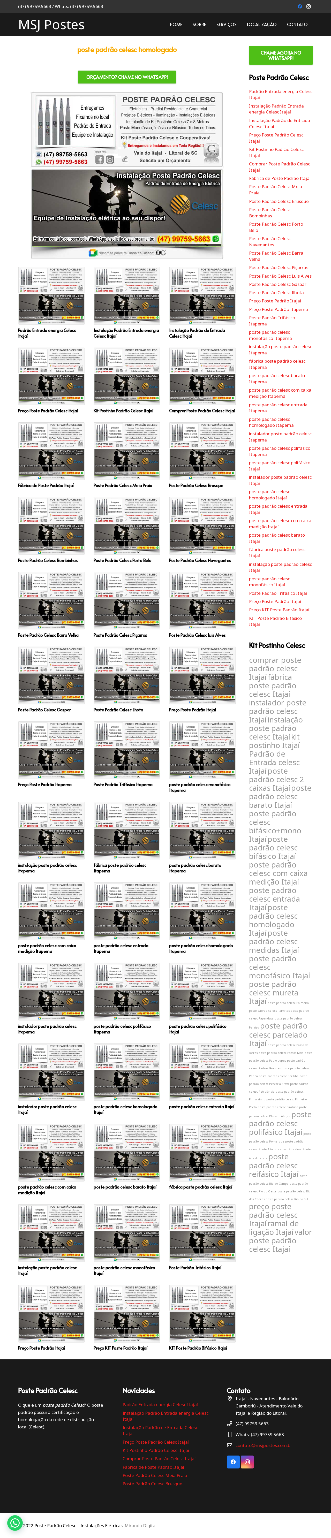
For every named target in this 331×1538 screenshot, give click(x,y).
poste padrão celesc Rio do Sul (287, 1199)
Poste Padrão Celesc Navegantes (270, 241)
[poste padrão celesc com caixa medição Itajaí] (51, 1159)
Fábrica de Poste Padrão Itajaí (280, 178)
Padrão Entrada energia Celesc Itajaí (160, 1404)
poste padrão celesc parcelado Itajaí (278, 1034)
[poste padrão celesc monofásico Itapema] (202, 757)
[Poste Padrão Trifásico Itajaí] (202, 1240)
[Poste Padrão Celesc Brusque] (202, 455)
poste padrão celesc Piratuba (278, 1107)
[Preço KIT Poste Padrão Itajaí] (127, 1318)
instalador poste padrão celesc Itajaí (277, 711)
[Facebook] (299, 6)
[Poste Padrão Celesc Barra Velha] (51, 605)
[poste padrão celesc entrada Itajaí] (202, 1079)
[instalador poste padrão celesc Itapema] (51, 998)
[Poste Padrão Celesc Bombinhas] (51, 530)
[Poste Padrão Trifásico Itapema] (127, 757)
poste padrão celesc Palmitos (269, 1010)
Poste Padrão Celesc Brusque (279, 201)
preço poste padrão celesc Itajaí (273, 1215)
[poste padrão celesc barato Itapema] (202, 837)
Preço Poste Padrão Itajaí (275, 301)
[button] (15, 1523)
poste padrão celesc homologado (127, 49)
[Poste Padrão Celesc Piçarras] (127, 605)
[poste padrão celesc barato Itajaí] (127, 1159)
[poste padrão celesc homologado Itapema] (202, 918)
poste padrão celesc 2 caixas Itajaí (276, 779)
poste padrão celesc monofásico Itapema (270, 335)
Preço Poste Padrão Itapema (278, 309)
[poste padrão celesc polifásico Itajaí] (202, 998)
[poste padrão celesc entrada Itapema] (127, 918)
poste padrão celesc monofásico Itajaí (269, 582)
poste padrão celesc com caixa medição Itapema (280, 393)
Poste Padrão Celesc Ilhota (276, 292)
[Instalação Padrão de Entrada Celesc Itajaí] (202, 302)
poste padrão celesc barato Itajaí (280, 796)
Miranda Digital (140, 1525)
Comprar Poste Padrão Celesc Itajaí (159, 1458)
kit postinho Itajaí (274, 741)
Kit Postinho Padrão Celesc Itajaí (156, 1450)
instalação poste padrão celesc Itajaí (276, 728)
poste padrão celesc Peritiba (278, 1076)
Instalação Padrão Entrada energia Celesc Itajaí (276, 109)
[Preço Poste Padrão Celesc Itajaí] (51, 380)
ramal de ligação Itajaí (274, 1227)
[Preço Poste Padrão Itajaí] (202, 679)
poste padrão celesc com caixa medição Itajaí (278, 873)
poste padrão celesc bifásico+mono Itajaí (275, 826)
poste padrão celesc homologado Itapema (271, 422)
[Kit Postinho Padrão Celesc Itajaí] (127, 380)
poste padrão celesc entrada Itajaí (274, 898)
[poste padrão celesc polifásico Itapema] (127, 998)
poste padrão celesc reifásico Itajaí (273, 1165)
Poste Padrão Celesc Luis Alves (280, 276)
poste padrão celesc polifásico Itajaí (280, 1123)
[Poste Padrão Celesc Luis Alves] (202, 605)
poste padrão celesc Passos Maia (281, 1053)
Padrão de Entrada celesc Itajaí (274, 762)
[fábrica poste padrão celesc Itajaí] (202, 1159)
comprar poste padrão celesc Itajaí (275, 668)
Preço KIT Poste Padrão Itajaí (279, 610)
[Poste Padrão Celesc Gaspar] (51, 679)
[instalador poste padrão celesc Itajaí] (51, 1079)
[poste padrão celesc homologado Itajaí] (127, 1079)
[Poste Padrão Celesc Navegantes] (202, 530)
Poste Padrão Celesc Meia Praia (155, 1475)
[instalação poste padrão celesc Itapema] (51, 837)
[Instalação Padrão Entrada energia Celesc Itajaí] (127, 302)
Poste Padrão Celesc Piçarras (278, 267)
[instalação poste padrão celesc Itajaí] (51, 1240)
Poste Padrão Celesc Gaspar (277, 284)
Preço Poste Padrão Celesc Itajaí (156, 1442)
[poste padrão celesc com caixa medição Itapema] (51, 918)
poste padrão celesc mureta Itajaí (273, 992)
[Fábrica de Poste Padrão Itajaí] (51, 455)
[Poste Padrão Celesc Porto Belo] (127, 530)
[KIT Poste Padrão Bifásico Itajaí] (202, 1318)
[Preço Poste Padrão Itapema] (51, 757)
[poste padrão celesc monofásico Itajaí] (127, 1240)
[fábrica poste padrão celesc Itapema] (127, 837)
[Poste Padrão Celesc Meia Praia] (127, 455)
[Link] (127, 176)
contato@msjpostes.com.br (264, 1445)
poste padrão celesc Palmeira (288, 1003)
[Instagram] (308, 6)
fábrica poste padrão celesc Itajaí (272, 685)
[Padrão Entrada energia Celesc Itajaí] (51, 302)
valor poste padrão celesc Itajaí (280, 1240)
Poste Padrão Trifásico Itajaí (278, 593)
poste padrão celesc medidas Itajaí (274, 941)
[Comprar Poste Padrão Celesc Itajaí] (202, 380)
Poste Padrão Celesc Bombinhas (270, 213)
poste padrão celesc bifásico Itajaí (273, 847)
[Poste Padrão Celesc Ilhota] (127, 679)
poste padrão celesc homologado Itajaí (269, 495)
